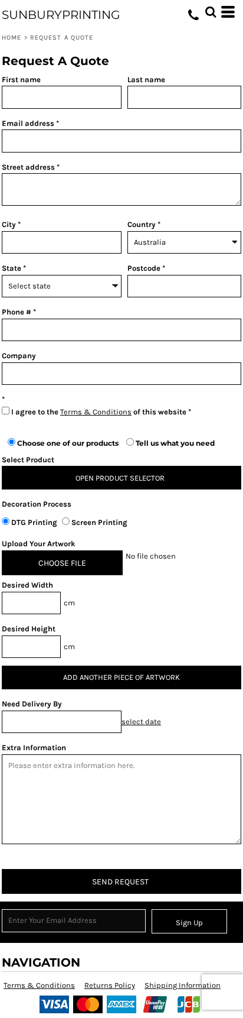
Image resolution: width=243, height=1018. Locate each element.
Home (11, 37)
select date (141, 721)
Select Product (28, 459)
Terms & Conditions (96, 411)
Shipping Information (183, 985)
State (11, 268)
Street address (28, 167)
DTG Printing (34, 522)
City (9, 224)
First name (21, 79)
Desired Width (27, 585)
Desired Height (28, 628)
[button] (210, 12)
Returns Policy (109, 985)
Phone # (16, 311)
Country (141, 224)
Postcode (143, 268)
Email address (28, 123)
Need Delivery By (32, 703)
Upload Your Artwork (38, 543)
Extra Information (34, 747)
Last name (146, 79)
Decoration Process (36, 504)
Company (19, 355)
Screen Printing (98, 522)
